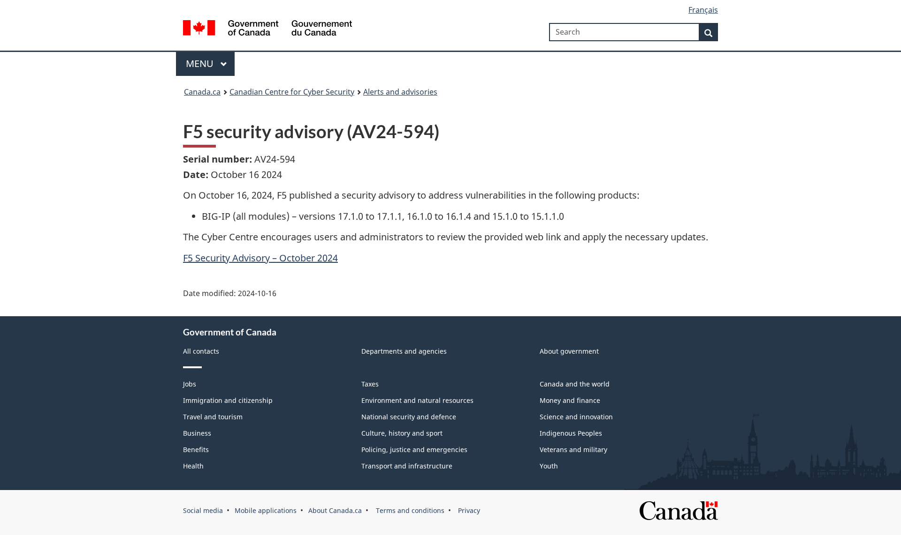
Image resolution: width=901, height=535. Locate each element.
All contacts (201, 351)
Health (193, 465)
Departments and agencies (404, 351)
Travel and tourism (213, 416)
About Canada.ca (335, 510)
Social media (203, 510)
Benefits (196, 449)
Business (197, 433)
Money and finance (570, 400)
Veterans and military (573, 449)
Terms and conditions (409, 510)
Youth (549, 465)
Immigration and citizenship (228, 400)
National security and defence (408, 416)
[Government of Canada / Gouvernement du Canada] (267, 29)
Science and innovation (576, 416)
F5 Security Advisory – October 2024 (260, 258)
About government (569, 351)
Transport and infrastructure (406, 465)
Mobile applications (266, 510)
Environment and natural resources (417, 400)
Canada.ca (202, 92)
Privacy (468, 510)
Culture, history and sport (402, 433)
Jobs (189, 383)
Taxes (370, 383)
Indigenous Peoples (571, 433)
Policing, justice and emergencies (414, 449)
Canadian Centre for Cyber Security (291, 92)
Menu (201, 63)
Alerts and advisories (400, 92)
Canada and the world (575, 383)
